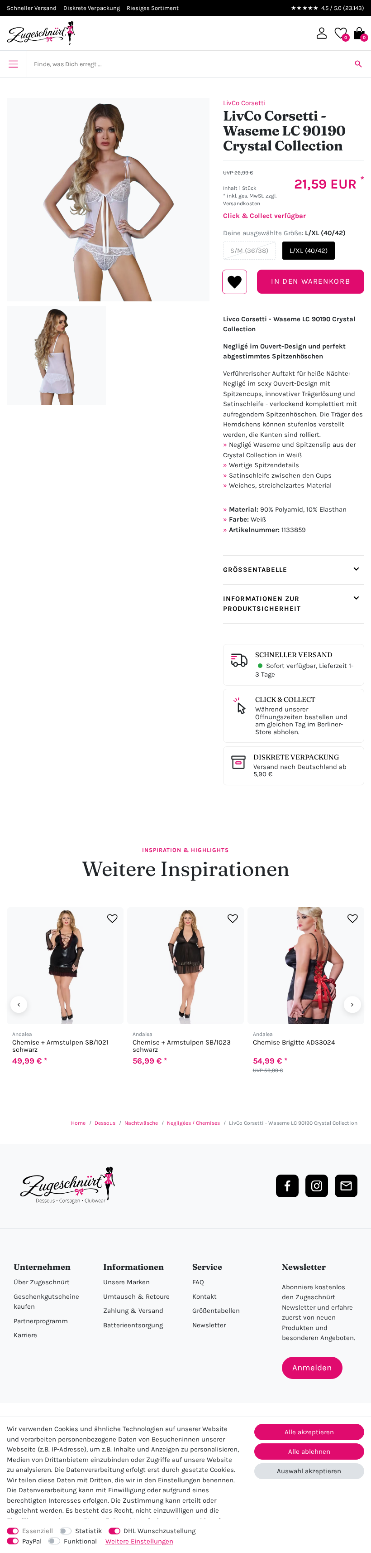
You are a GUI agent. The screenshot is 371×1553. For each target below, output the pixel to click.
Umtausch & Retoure (136, 1296)
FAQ (198, 1282)
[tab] (293, 569)
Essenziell (37, 1531)
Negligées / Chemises (193, 1123)
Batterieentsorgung (133, 1325)
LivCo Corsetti (244, 103)
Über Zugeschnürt (42, 1282)
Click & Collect (285, 699)
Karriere (25, 1335)
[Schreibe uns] (346, 1186)
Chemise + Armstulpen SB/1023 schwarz (182, 1046)
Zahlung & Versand (133, 1310)
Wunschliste (234, 282)
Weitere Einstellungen (139, 1541)
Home (78, 1123)
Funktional (80, 1541)
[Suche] (358, 64)
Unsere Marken (126, 1282)
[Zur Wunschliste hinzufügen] (112, 918)
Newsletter (209, 1325)
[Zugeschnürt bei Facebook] (287, 1186)
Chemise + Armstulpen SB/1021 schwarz (60, 1046)
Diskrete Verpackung (296, 757)
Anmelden (312, 1368)
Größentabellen (216, 1310)
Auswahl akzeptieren (309, 1471)
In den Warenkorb (310, 281)
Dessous (105, 1123)
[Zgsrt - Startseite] (70, 1185)
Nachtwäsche (141, 1123)
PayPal (32, 1541)
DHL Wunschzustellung (159, 1531)
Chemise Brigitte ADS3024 (294, 1042)
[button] (321, 33)
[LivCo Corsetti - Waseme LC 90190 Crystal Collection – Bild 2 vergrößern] (56, 355)
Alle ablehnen (309, 1451)
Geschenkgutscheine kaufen (46, 1301)
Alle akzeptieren (309, 1432)
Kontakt (204, 1296)
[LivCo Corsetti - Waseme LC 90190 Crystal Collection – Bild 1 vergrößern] (108, 199)
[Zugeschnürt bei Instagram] (316, 1186)
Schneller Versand (294, 654)
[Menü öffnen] (13, 64)
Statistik (88, 1531)
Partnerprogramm (41, 1321)
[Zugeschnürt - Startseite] (41, 33)
